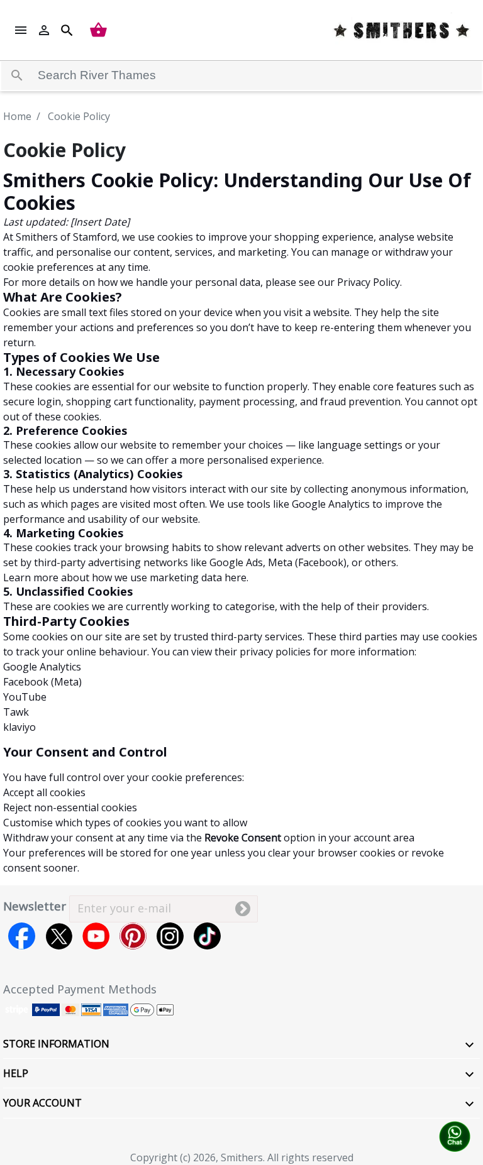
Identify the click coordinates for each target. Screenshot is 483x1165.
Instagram (170, 935)
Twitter (58, 935)
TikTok (207, 935)
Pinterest (133, 935)
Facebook (21, 935)
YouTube (95, 935)
